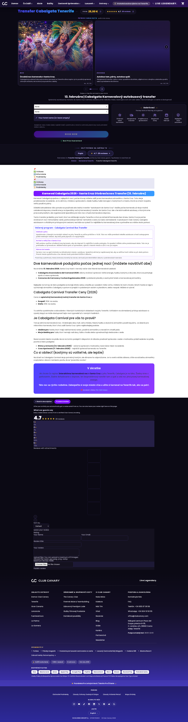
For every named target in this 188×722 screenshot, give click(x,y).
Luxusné (89, 3)
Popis (80, 153)
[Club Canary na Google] (114, 704)
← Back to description (43, 401)
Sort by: (37, 523)
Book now (71, 134)
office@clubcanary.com (138, 616)
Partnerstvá (101, 635)
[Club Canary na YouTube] (79, 704)
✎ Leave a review (62, 401)
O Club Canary (103, 592)
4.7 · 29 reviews (99, 153)
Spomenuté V (37, 647)
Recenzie (99, 616)
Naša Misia (100, 597)
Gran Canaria (37, 606)
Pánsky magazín (49, 651)
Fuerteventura (37, 616)
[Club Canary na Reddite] (109, 704)
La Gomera (36, 625)
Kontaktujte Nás (135, 597)
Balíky (50, 3)
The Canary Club (71, 597)
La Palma (35, 621)
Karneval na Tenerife (86, 161)
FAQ (129, 602)
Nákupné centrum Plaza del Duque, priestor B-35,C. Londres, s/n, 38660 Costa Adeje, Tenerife (140, 625)
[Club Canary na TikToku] (84, 704)
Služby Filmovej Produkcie (74, 611)
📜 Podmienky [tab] (40, 177)
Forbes (36, 651)
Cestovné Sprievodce (68, 3)
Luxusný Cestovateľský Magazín (110, 651)
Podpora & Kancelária (139, 592)
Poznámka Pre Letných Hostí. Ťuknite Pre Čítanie (94, 683)
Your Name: (38, 535)
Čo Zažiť (27, 3)
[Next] (102, 89)
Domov (14, 3)
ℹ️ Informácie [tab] (40, 174)
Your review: (39, 548)
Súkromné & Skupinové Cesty (78, 592)
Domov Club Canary (40, 597)
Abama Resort (145, 651)
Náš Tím (99, 606)
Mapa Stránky (130, 694)
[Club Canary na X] (99, 704)
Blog (97, 621)
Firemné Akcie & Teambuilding (76, 602)
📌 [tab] (35, 169)
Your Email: (86, 535)
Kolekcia (99, 602)
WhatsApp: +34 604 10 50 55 (140, 611)
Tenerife (34, 602)
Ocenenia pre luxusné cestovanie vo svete (76, 651)
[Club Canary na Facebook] (89, 704)
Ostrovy (103, 3)
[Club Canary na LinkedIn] (94, 704)
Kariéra (99, 630)
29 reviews (126, 11)
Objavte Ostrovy (40, 592)
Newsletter (100, 640)
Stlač (98, 611)
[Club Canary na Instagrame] (74, 704)
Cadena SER (131, 651)
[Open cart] (183, 4)
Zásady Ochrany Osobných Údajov (86, 694)
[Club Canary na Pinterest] (104, 704)
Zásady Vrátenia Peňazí (112, 694)
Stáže (98, 625)
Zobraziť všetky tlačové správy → (43, 655)
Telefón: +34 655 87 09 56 (139, 606)
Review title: (39, 541)
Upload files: (56, 559)
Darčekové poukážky (72, 616)
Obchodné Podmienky (61, 694)
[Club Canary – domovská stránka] (5, 3)
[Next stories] (166, 47)
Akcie (39, 3)
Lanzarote (35, 611)
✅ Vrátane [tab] (39, 171)
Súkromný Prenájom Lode (74, 606)
